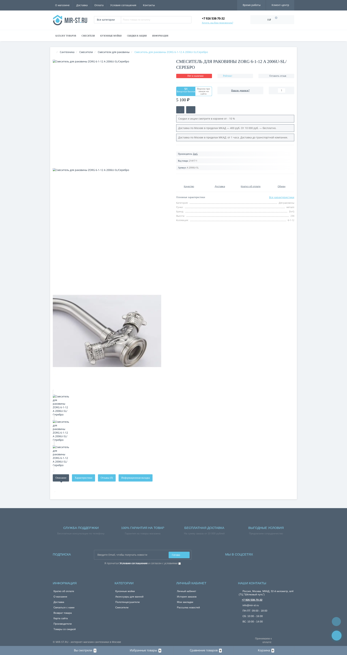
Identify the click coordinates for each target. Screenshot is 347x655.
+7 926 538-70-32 (252, 599)
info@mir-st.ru (250, 605)
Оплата (99, 5)
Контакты (149, 5)
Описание (60, 477)
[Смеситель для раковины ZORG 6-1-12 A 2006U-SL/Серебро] (112, 405)
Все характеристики (281, 197)
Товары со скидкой (64, 629)
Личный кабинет (186, 591)
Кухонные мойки (125, 591)
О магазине (62, 5)
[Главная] (54, 52)
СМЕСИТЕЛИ (88, 36)
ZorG (195, 154)
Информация (160, 36)
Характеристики (83, 477)
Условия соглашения (123, 5)
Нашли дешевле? (240, 90)
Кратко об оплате (63, 591)
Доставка (82, 5)
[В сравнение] (190, 109)
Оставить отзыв (277, 76)
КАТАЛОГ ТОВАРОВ (65, 36)
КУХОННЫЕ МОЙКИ (111, 36)
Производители (62, 623)
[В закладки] (180, 109)
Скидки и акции (137, 36)
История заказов (186, 596)
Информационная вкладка (135, 477)
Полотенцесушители (127, 602)
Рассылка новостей (188, 607)
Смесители (121, 607)
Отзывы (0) (107, 477)
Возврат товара (62, 612)
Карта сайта (60, 618)
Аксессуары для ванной (129, 596)
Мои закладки (185, 602)
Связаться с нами (63, 607)
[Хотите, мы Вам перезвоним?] (336, 635)
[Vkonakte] (260, 553)
